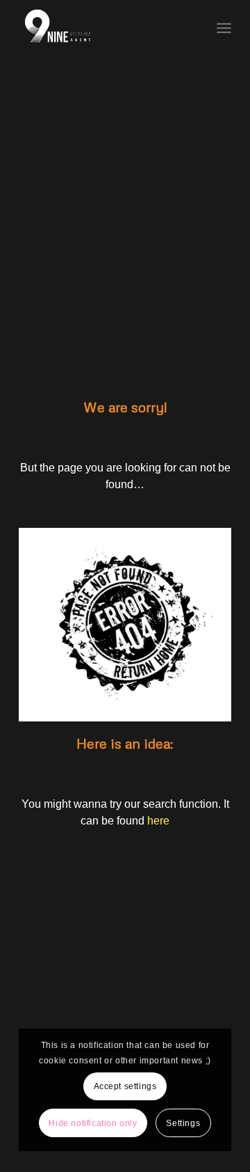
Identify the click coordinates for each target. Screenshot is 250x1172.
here (158, 821)
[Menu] (224, 28)
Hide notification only (93, 1123)
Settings (183, 1123)
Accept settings (125, 1086)
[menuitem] (224, 28)
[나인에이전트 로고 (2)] (104, 28)
